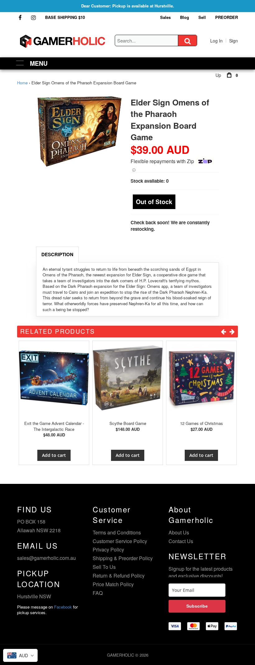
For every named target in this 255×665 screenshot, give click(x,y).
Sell (202, 17)
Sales (165, 17)
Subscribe (197, 606)
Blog (184, 17)
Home (22, 83)
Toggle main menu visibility (20, 62)
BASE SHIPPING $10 (65, 17)
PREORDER (226, 17)
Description (57, 254)
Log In (216, 41)
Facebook (63, 607)
